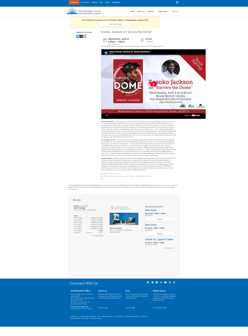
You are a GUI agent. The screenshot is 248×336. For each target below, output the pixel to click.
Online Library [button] (163, 11)
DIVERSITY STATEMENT (132, 316)
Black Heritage (140, 176)
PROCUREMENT (75, 318)
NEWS (99, 318)
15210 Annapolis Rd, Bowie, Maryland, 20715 (123, 208)
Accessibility (116, 2)
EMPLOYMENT (119, 316)
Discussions (132, 176)
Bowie (149, 39)
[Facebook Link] (148, 282)
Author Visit (148, 176)
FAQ (98, 316)
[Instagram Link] (161, 282)
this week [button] (88, 232)
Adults (118, 173)
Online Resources (158, 308)
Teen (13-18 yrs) (112, 173)
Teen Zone (110, 176)
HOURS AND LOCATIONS (88, 316)
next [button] (100, 232)
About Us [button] (141, 11)
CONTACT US (74, 316)
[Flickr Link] (157, 282)
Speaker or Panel (118, 176)
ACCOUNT (85, 318)
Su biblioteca (74, 2)
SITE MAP (93, 318)
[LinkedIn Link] (170, 282)
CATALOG (143, 316)
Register (160, 219)
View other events (115, 24)
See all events (169, 248)
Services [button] (151, 11)
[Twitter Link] (152, 282)
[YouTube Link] (165, 282)
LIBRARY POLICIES (107, 316)
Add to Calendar (114, 44)
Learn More (102, 308)
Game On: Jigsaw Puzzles (159, 239)
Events (107, 2)
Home (133, 11)
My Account (85, 2)
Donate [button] (175, 11)
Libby (101, 2)
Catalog (94, 2)
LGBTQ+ (126, 176)
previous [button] (77, 232)
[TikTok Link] (174, 282)
